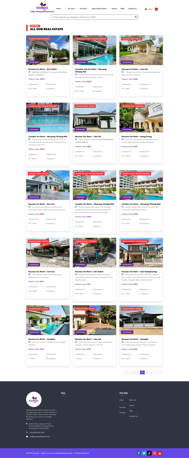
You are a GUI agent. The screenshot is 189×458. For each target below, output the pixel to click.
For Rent (83, 8)
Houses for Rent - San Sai (135, 69)
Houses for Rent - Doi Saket (42, 69)
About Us (132, 400)
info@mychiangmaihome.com (40, 436)
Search (114, 8)
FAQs (122, 8)
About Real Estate (99, 8)
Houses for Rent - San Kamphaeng (139, 271)
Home (58, 8)
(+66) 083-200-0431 (36, 432)
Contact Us (132, 8)
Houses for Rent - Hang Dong (137, 136)
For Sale (71, 8)
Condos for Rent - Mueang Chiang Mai (47, 136)
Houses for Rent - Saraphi (41, 339)
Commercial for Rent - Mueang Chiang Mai (91, 70)
